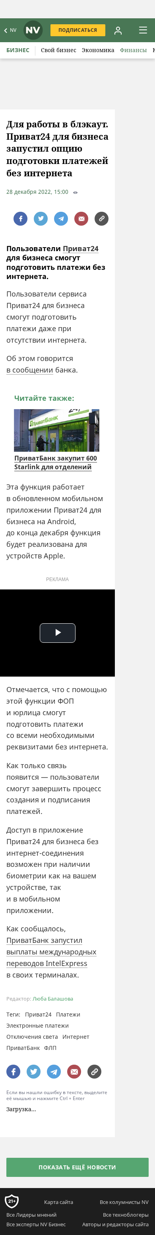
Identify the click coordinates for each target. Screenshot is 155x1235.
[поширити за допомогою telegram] (61, 219)
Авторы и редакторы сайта (115, 1224)
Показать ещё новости (77, 1167)
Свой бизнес (58, 50)
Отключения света (32, 1036)
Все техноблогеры (126, 1214)
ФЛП (50, 1048)
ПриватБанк (23, 1048)
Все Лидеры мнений (31, 1214)
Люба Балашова (53, 998)
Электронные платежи (37, 1025)
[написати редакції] (81, 219)
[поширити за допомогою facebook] (20, 219)
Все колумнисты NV (124, 1202)
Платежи (68, 1014)
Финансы (133, 50)
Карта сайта (58, 1202)
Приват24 (81, 248)
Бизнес (17, 50)
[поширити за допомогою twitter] (41, 219)
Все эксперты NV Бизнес (36, 1224)
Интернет (75, 1036)
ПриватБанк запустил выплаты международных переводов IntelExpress (51, 951)
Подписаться (77, 30)
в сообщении (29, 370)
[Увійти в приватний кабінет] (118, 30)
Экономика (98, 50)
